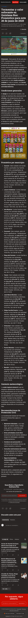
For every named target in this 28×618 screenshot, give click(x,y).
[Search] (25, 539)
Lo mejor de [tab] (5, 539)
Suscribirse (15, 2)
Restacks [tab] (12, 520)
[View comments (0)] (6, 33)
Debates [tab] (17, 539)
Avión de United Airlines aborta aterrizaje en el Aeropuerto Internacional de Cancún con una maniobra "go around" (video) (10, 545)
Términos (24, 609)
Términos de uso (17, 499)
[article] (14, 549)
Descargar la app (20, 613)
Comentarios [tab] (5, 520)
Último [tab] (11, 539)
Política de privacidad (14, 502)
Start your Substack (9, 613)
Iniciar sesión (23, 2)
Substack (7, 616)
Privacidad (19, 609)
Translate (5, 6)
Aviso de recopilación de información (17, 500)
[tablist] (8, 519)
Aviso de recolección (14, 610)
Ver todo (5, 589)
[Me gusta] (2, 33)
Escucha (24, 29)
